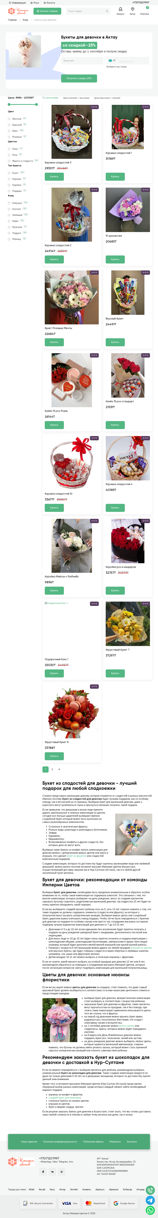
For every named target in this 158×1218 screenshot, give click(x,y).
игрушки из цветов (141, 947)
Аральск (100, 1189)
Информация (19, 2)
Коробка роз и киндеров (121, 567)
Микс (17, 130)
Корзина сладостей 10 (58, 494)
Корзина (18, 178)
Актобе (74, 1189)
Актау (62, 1189)
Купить (54, 176)
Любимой (19, 215)
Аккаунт (120, 14)
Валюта (51, 2)
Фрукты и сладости (24, 160)
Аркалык (113, 1189)
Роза (16, 154)
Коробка (18, 184)
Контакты (132, 1141)
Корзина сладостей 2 (58, 245)
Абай (31, 1189)
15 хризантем (114, 236)
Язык (36, 2)
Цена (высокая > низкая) (107, 98)
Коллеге (19, 209)
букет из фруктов (76, 856)
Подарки (18, 190)
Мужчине (19, 227)
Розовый (18, 136)
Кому (25, 20)
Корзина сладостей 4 (119, 484)
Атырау (141, 1189)
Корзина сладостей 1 (119, 153)
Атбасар (127, 1189)
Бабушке (19, 203)
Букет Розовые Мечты (58, 328)
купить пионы (126, 1026)
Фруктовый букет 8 (57, 742)
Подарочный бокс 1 (56, 659)
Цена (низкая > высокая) (76, 98)
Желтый (18, 118)
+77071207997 (140, 2)
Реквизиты (115, 1141)
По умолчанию (50, 98)
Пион (16, 148)
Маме (17, 221)
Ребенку (18, 239)
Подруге (19, 233)
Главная (12, 20)
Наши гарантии (29, 1141)
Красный (18, 124)
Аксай (42, 1189)
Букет (17, 172)
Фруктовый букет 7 (117, 650)
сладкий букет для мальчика (65, 1097)
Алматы (86, 1189)
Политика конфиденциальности (60, 1141)
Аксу (52, 1189)
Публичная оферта (93, 1141)
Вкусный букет (115, 318)
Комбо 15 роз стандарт (120, 401)
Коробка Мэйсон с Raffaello (62, 576)
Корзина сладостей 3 (58, 162)
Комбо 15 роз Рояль (56, 411)
